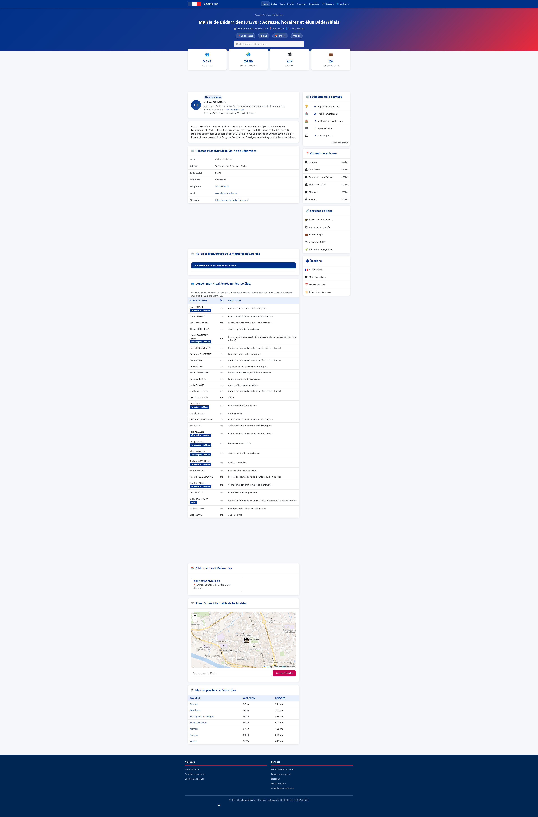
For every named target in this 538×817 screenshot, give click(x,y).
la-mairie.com (248, 800)
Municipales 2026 (315, 277)
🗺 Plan (296, 35)
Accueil (258, 15)
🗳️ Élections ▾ (343, 4)
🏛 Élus (263, 35)
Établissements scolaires (282, 769)
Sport (282, 4)
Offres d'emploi (314, 234)
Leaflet (268, 666)
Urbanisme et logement (282, 788)
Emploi (290, 4)
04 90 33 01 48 (222, 186)
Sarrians (194, 735)
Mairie (265, 4)
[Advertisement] (269, 80)
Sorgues (194, 704)
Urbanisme (301, 4)
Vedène (193, 741)
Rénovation (314, 4)
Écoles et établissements (319, 219)
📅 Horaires (280, 35)
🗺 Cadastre (328, 4)
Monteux (194, 728)
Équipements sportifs (317, 227)
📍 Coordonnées (245, 35)
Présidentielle (313, 269)
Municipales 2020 (235, 109)
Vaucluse (267, 15)
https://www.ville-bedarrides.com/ (231, 200)
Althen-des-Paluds (198, 722)
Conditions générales (195, 774)
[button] (246, 640)
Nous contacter (192, 769)
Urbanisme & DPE (315, 242)
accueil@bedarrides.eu (226, 193)
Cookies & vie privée (194, 778)
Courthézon (195, 710)
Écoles (274, 4)
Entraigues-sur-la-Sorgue (202, 716)
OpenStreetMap (280, 666)
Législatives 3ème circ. (318, 292)
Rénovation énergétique (318, 249)
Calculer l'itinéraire (284, 673)
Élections (275, 778)
